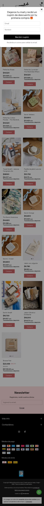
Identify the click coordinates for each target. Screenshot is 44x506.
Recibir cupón (22, 37)
